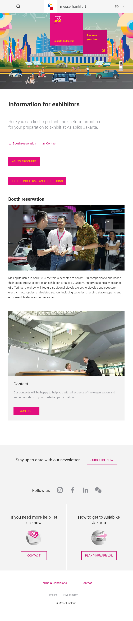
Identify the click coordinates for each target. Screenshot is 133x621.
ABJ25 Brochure (24, 161)
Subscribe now (101, 460)
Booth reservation (24, 143)
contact (33, 555)
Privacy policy (70, 594)
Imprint (53, 594)
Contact (51, 143)
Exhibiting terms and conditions (37, 181)
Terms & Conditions (54, 583)
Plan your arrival (99, 555)
